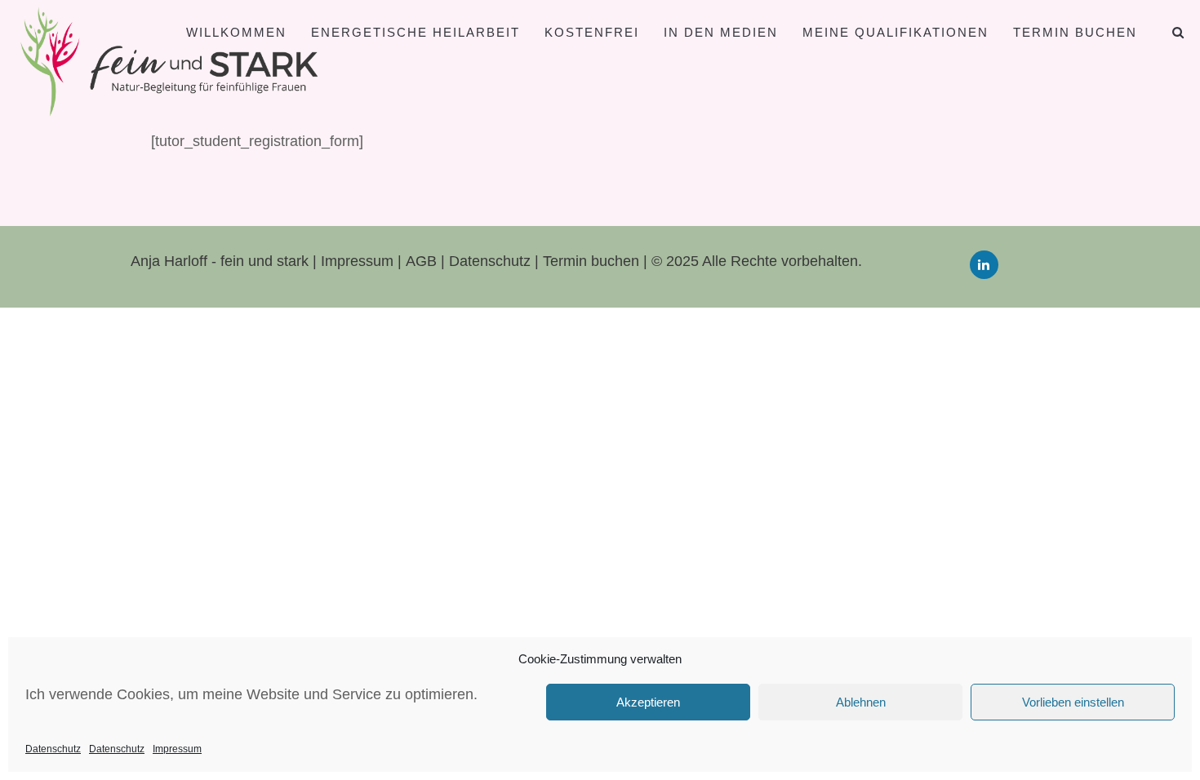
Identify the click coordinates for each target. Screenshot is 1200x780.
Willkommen (236, 32)
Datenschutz (53, 749)
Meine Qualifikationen (895, 32)
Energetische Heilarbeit (415, 32)
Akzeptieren (648, 702)
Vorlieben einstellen (1073, 702)
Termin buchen (1075, 32)
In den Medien (721, 32)
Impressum (177, 749)
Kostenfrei (591, 32)
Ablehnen (861, 702)
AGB (423, 261)
